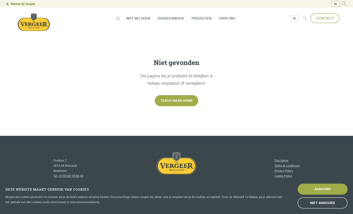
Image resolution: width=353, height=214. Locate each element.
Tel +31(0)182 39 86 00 (68, 176)
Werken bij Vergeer (23, 4)
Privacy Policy (283, 171)
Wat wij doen (138, 18)
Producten (202, 18)
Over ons (227, 18)
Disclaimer (281, 160)
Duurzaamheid (171, 18)
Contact (325, 18)
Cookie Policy (283, 176)
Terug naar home (176, 100)
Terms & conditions (287, 166)
